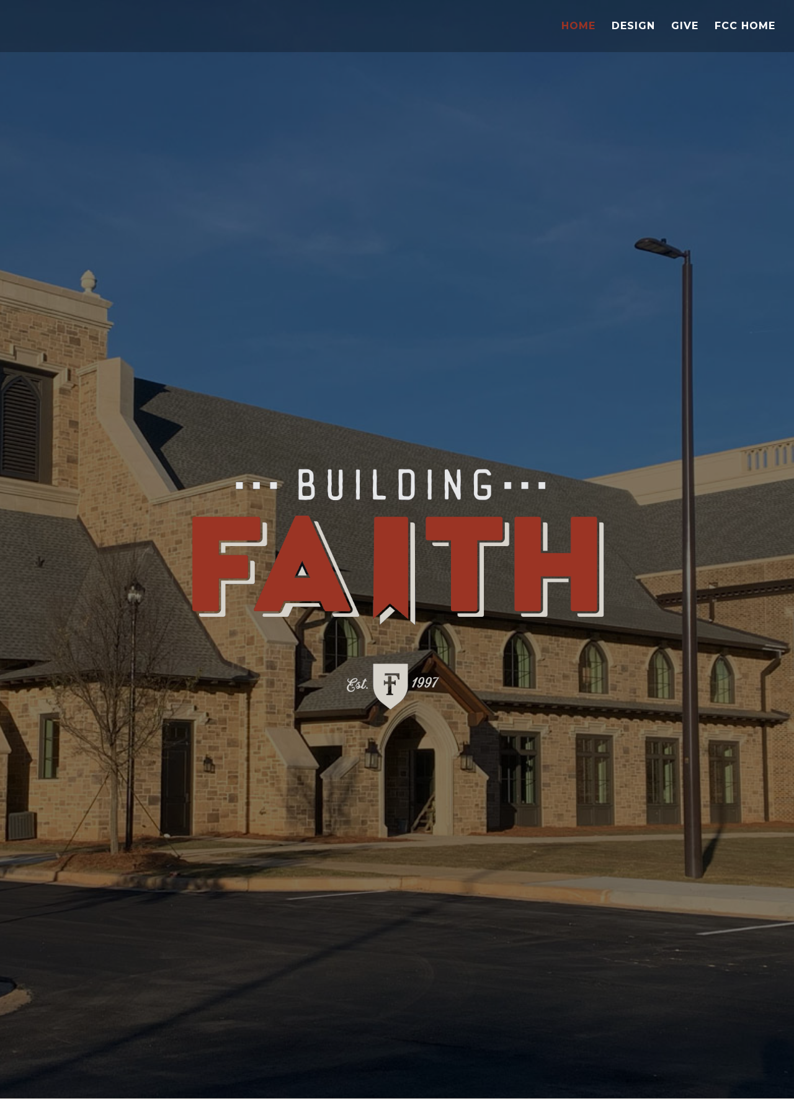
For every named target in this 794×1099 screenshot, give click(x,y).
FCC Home (745, 27)
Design (633, 27)
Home (578, 27)
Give (684, 27)
